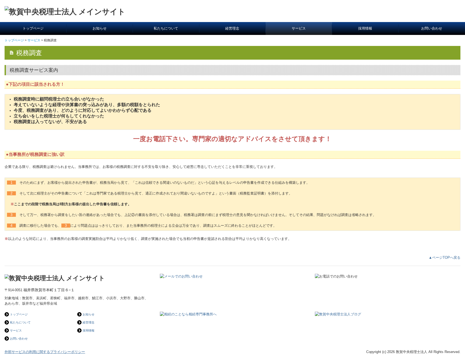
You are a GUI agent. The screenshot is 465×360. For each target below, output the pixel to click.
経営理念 (232, 28)
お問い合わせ (431, 28)
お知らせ (100, 28)
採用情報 (365, 28)
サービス (299, 28)
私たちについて (166, 28)
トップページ (33, 28)
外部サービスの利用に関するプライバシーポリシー (45, 352)
